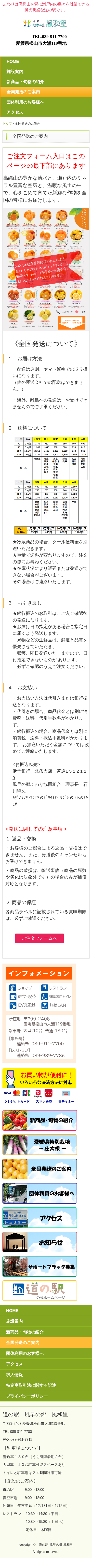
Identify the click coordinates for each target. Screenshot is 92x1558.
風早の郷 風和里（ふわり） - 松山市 (46, 21)
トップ (7, 123)
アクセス (15, 112)
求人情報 (14, 1374)
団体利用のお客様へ (25, 102)
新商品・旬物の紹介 (25, 81)
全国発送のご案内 (23, 91)
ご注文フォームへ (39, 938)
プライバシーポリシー (27, 1396)
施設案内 (15, 71)
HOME (13, 61)
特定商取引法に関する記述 (31, 1385)
